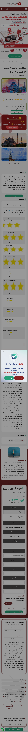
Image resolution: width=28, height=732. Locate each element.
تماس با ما (8, 378)
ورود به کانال (19, 378)
